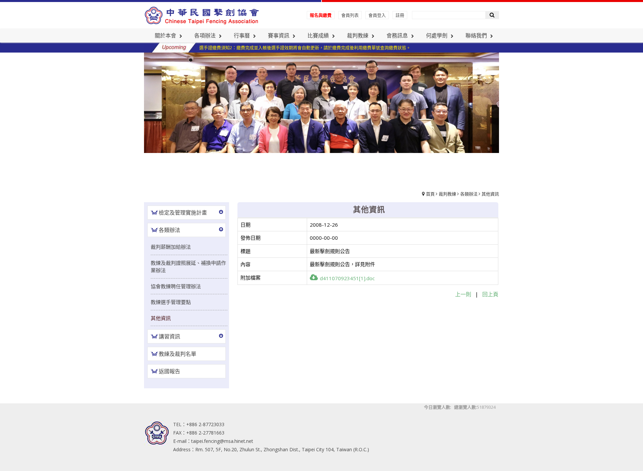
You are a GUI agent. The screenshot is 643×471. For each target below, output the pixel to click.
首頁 (430, 194)
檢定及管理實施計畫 (183, 212)
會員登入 (377, 15)
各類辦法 (469, 194)
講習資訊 (169, 336)
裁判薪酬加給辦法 (171, 246)
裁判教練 (447, 194)
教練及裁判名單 (177, 354)
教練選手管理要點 (171, 302)
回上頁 (490, 294)
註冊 (400, 15)
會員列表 (350, 15)
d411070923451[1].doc (347, 278)
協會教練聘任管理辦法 (176, 286)
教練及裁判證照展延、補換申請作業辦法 (188, 266)
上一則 (463, 294)
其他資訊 (490, 194)
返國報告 (169, 371)
